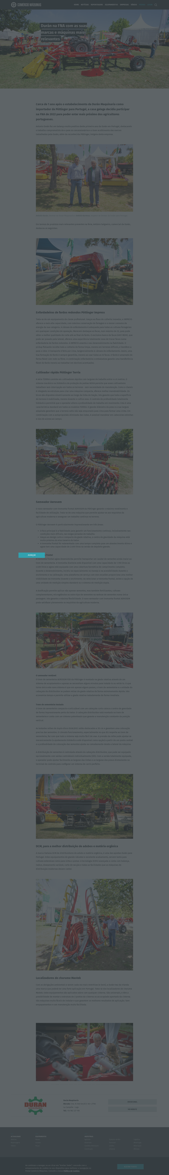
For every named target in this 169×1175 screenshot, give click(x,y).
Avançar (32, 555)
